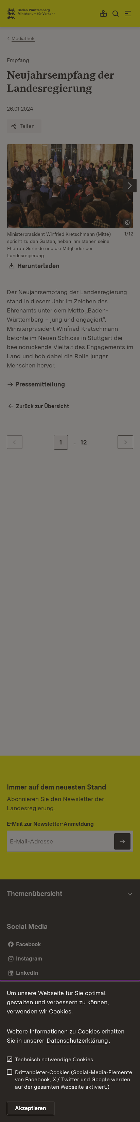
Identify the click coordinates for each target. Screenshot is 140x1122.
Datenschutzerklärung (77, 1040)
